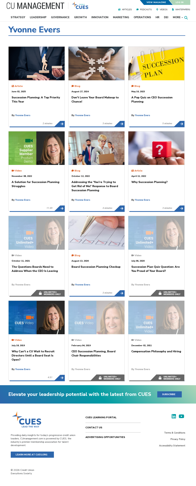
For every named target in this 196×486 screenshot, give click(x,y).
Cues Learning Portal (101, 417)
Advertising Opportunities (105, 437)
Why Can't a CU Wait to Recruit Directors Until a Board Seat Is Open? (59, 378)
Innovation (99, 17)
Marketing (121, 17)
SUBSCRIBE (168, 394)
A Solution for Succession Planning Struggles (59, 208)
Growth (80, 17)
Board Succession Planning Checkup (119, 293)
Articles (127, 9)
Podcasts (146, 9)
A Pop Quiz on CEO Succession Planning (179, 124)
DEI (166, 17)
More (177, 17)
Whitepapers (182, 9)
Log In (180, 2)
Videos (164, 9)
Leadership (38, 17)
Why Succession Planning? (179, 208)
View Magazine (156, 2)
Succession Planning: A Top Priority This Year (59, 124)
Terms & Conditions (174, 432)
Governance (60, 17)
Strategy (18, 17)
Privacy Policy (177, 439)
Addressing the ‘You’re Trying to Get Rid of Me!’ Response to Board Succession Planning (119, 208)
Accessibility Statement (172, 445)
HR (157, 17)
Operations (142, 17)
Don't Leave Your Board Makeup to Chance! (119, 124)
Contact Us (93, 427)
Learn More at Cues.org (31, 454)
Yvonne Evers (22, 115)
